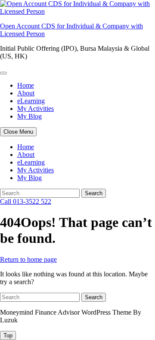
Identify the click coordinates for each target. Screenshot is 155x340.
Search (93, 193)
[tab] (8, 335)
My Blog (29, 116)
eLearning (31, 100)
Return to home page (28, 259)
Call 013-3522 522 (25, 201)
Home (25, 85)
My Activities (35, 108)
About (25, 93)
